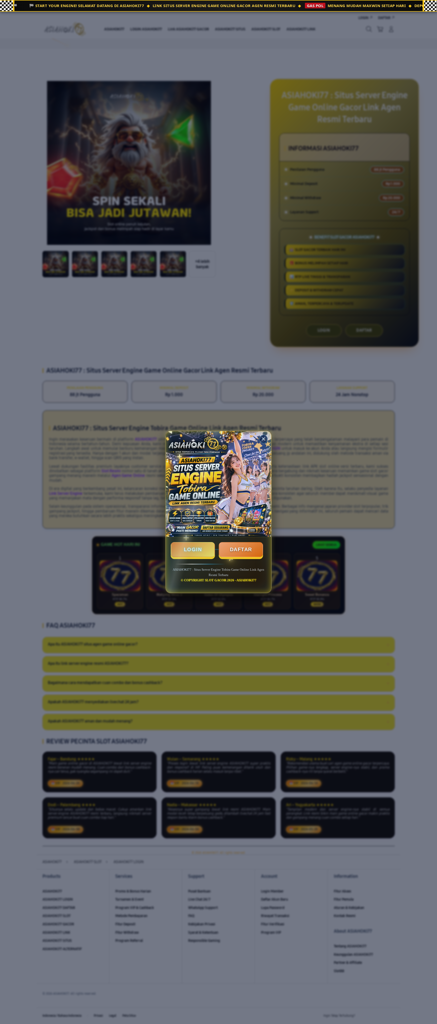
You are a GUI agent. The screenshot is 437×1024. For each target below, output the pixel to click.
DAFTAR (241, 549)
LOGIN (193, 549)
